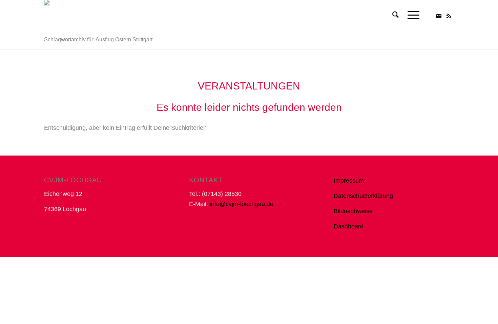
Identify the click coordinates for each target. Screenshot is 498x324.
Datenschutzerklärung (363, 196)
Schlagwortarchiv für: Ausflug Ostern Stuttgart (98, 39)
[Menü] (411, 15)
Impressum (349, 180)
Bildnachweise (353, 211)
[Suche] (395, 15)
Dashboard (349, 226)
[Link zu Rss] (449, 15)
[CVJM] (55, 15)
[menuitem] (395, 15)
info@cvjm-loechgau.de (241, 204)
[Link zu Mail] (439, 15)
